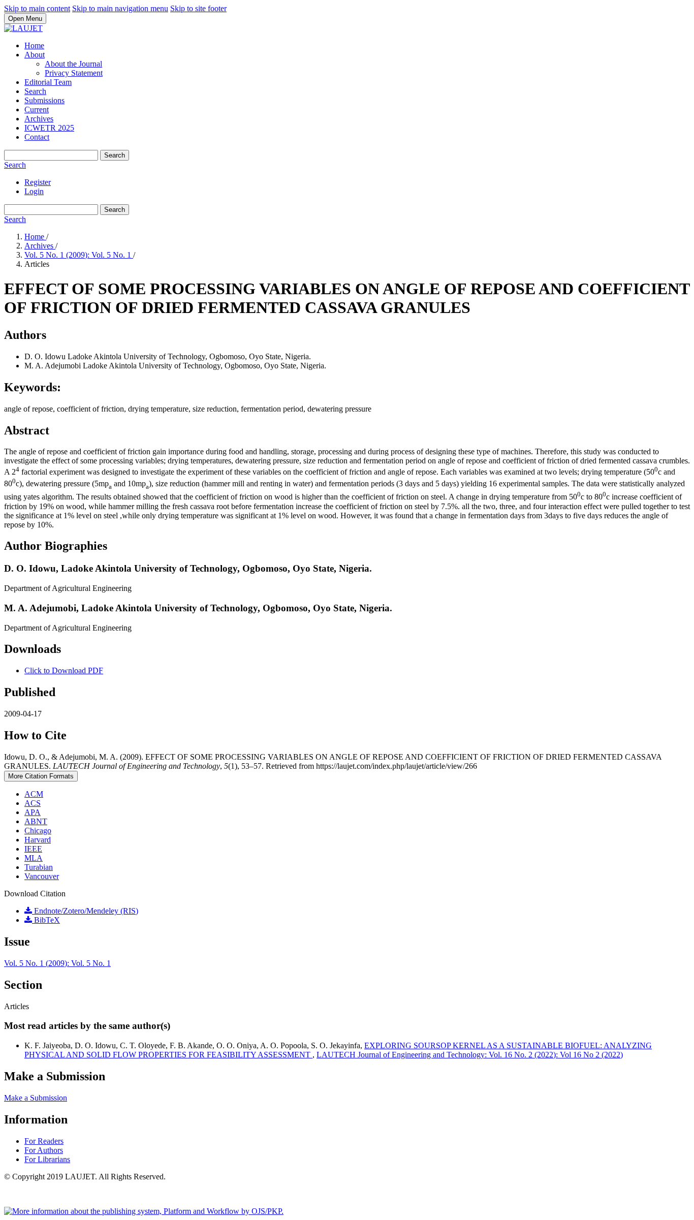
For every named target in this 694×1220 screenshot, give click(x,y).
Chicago (37, 830)
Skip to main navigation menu (120, 8)
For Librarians (47, 1159)
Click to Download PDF (63, 670)
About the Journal (73, 63)
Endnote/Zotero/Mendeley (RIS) (85, 910)
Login (34, 191)
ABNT (35, 821)
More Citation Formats (41, 776)
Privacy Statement (74, 73)
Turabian (38, 867)
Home (34, 45)
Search (35, 91)
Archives (38, 118)
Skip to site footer (198, 8)
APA (32, 812)
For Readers (44, 1141)
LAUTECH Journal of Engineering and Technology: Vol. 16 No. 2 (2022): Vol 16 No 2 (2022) (470, 1054)
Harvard (37, 839)
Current (36, 109)
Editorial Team (48, 82)
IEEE (33, 848)
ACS (32, 803)
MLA (33, 858)
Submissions (44, 100)
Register (37, 182)
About (34, 54)
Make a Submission (35, 1097)
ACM (33, 794)
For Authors (43, 1150)
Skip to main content (37, 8)
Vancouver (41, 876)
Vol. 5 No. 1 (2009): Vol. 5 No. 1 (78, 255)
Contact (36, 137)
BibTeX (46, 920)
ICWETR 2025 (49, 127)
